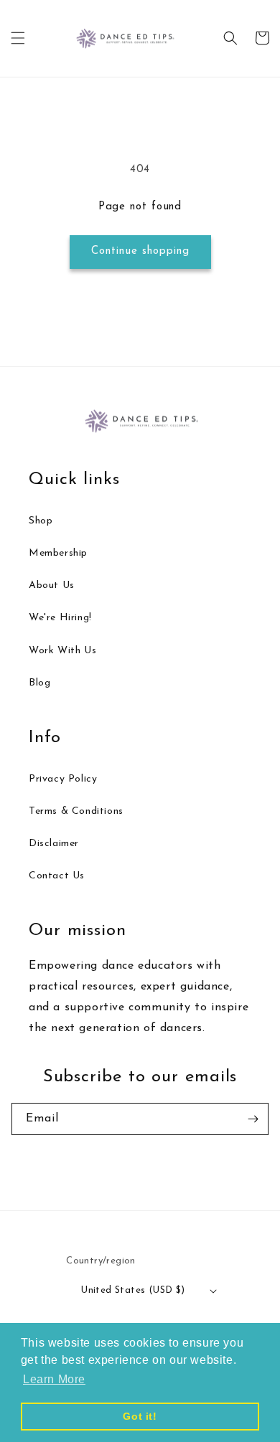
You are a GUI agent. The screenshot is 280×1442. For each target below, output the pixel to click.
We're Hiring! (60, 617)
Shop (40, 521)
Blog (39, 683)
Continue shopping (140, 251)
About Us (52, 585)
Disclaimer (54, 843)
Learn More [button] (54, 1379)
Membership (58, 553)
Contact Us (57, 876)
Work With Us (62, 650)
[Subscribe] (253, 1119)
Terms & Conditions (76, 811)
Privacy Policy (63, 779)
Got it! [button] (140, 1416)
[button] (18, 38)
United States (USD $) (133, 1290)
